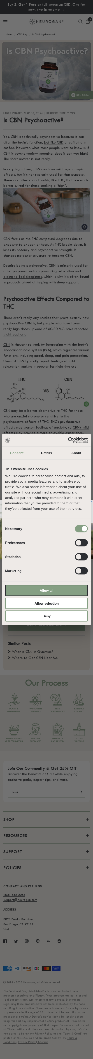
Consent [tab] (16, 453)
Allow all (46, 590)
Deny (46, 616)
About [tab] (76, 453)
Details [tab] (46, 453)
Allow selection (47, 603)
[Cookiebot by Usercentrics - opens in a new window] (68, 440)
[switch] (81, 542)
